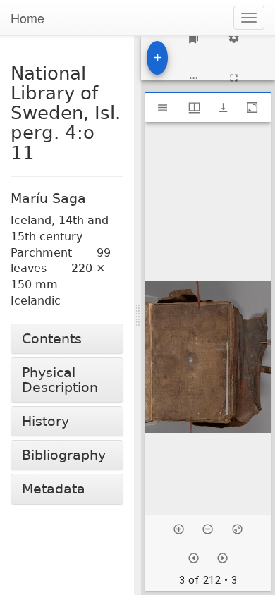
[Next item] (222, 558)
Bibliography (64, 455)
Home (27, 17)
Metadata (53, 489)
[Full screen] (233, 77)
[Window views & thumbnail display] (194, 107)
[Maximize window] (252, 107)
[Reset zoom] (237, 529)
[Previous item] (193, 558)
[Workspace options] (193, 77)
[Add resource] (157, 58)
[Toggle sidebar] (162, 107)
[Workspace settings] (233, 37)
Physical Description (60, 379)
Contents (52, 339)
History (45, 421)
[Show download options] (223, 107)
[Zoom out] (207, 529)
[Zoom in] (178, 529)
